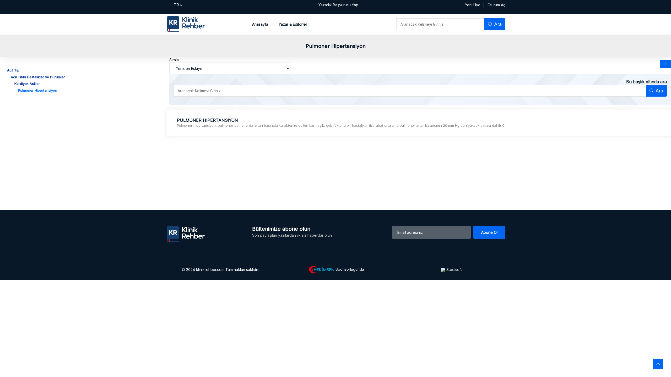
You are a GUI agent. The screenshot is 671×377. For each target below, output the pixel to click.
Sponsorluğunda (349, 269)
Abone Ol (489, 232)
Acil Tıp (13, 70)
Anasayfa (260, 24)
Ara (497, 24)
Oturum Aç (496, 5)
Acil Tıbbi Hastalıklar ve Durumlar (38, 77)
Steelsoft (453, 269)
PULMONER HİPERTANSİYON (207, 120)
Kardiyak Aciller (27, 83)
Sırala (174, 60)
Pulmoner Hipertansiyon (37, 90)
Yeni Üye (472, 5)
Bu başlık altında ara (646, 81)
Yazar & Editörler (293, 24)
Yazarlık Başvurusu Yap (338, 5)
